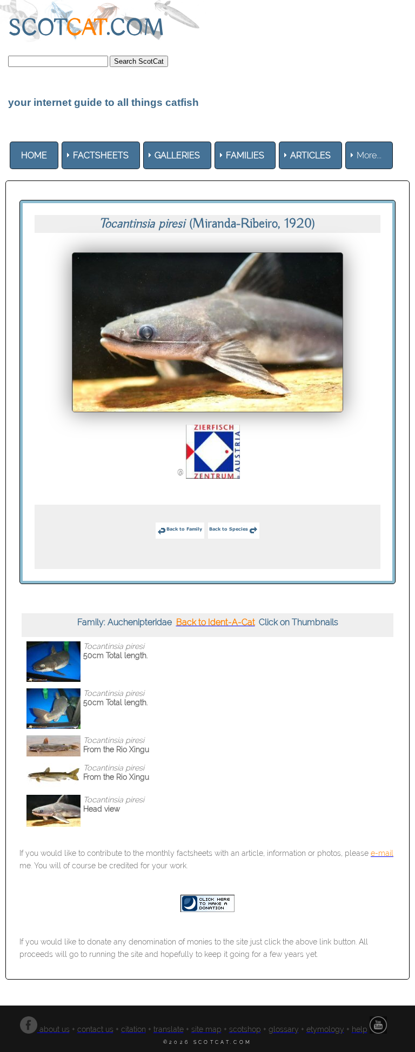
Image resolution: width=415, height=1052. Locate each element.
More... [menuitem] (369, 155)
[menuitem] (34, 155)
